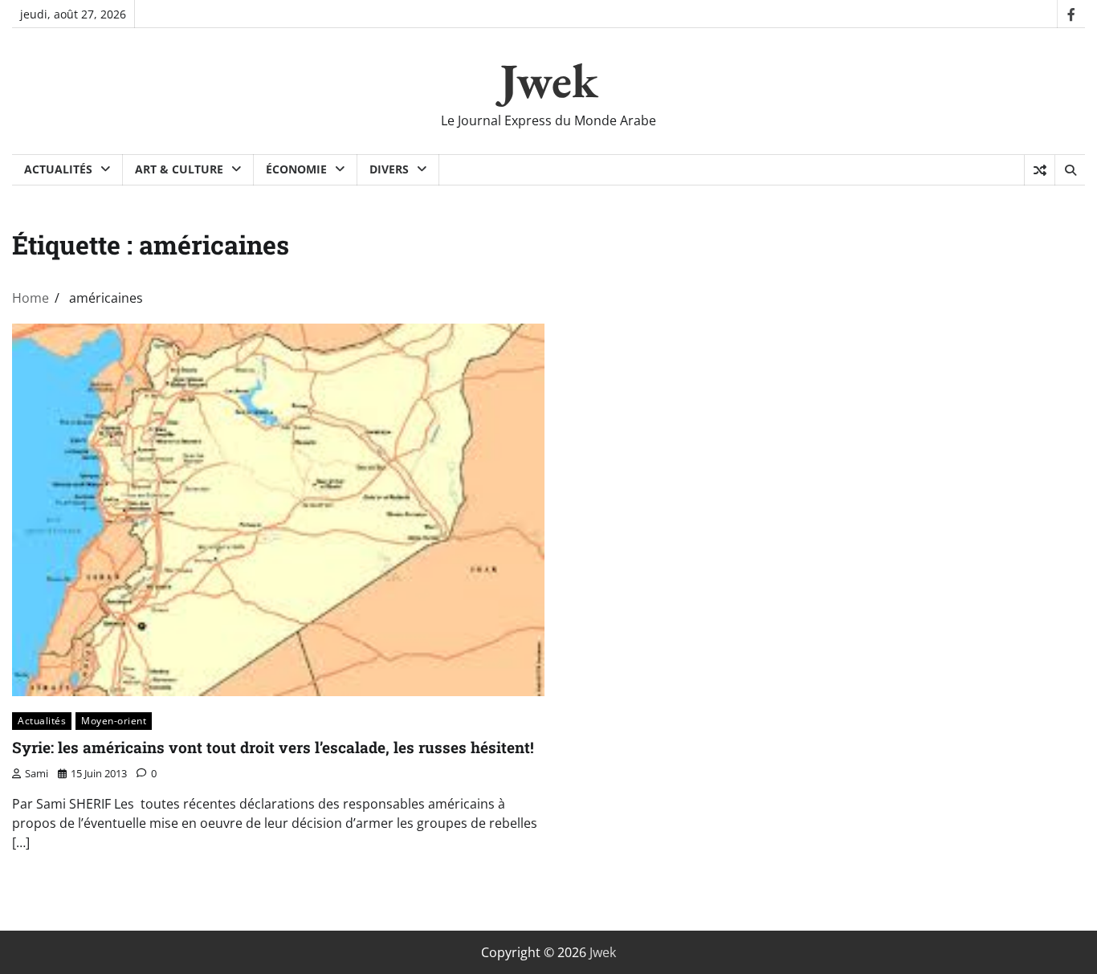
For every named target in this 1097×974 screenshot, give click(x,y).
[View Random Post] (1039, 170)
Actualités (58, 169)
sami (36, 773)
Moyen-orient (113, 720)
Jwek (549, 80)
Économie (296, 169)
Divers (389, 169)
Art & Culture (179, 169)
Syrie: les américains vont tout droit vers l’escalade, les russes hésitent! (273, 747)
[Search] (1069, 170)
